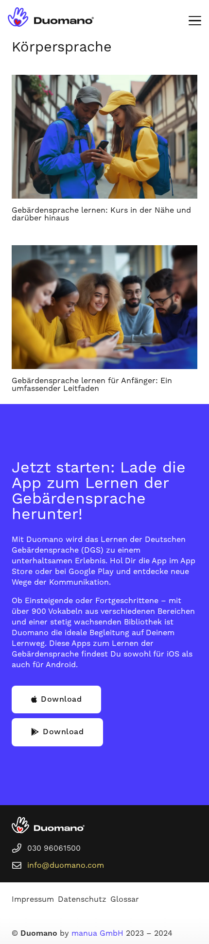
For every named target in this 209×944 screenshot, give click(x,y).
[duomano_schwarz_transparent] (51, 17)
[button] (195, 21)
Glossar (124, 899)
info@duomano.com (65, 865)
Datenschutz (82, 899)
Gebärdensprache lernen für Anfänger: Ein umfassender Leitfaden (92, 384)
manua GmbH (97, 933)
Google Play (91, 571)
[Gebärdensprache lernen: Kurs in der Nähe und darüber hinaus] (104, 137)
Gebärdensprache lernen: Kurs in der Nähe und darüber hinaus (101, 214)
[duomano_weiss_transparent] (48, 825)
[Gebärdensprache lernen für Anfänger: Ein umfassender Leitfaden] (104, 307)
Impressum (33, 899)
